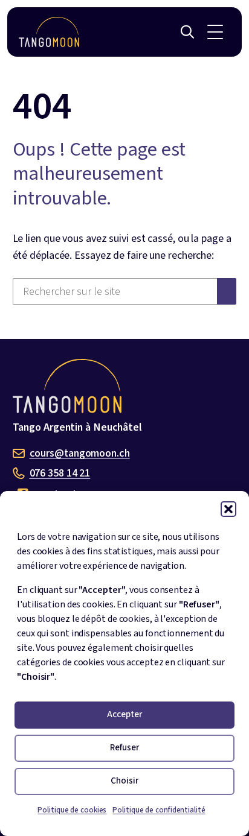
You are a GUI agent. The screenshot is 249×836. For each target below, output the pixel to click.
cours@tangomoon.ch (80, 453)
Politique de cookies (71, 810)
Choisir (124, 780)
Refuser (124, 747)
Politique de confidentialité (158, 810)
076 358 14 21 (60, 473)
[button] (228, 509)
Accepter (124, 714)
